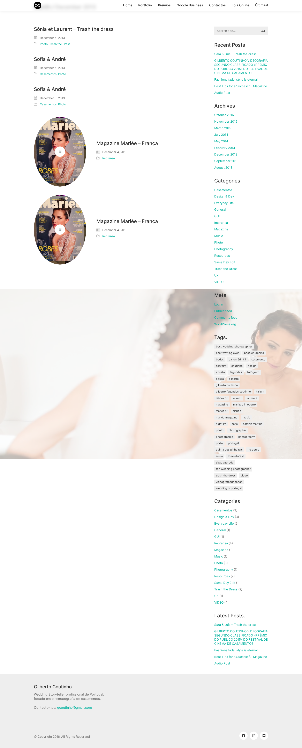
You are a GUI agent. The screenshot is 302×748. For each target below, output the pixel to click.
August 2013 (223, 168)
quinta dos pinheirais (229, 449)
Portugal (233, 443)
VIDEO (219, 282)
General (220, 209)
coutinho (237, 365)
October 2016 (224, 115)
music (246, 417)
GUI (217, 216)
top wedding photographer (233, 468)
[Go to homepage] (37, 5)
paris (235, 423)
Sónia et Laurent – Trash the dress (74, 29)
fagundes (236, 372)
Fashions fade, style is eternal (236, 79)
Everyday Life (224, 203)
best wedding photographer (234, 346)
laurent (237, 398)
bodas (220, 359)
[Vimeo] (264, 736)
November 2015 (225, 121)
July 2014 (221, 135)
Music (218, 236)
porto (219, 443)
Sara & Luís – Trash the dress (235, 54)
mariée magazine (226, 417)
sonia (219, 456)
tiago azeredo (225, 462)
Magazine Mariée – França (127, 143)
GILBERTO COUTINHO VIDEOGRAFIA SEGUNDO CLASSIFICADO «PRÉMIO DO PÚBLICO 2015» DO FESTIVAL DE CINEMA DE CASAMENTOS (241, 67)
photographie (224, 436)
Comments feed (225, 317)
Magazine (221, 229)
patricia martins (252, 423)
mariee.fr (221, 410)
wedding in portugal (229, 488)
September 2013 (226, 161)
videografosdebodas (229, 481)
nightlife (221, 423)
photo (220, 430)
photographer (237, 430)
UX (216, 275)
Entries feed (223, 311)
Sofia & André (50, 59)
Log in (218, 304)
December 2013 (225, 154)
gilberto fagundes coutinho (233, 391)
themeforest (236, 456)
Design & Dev (224, 196)
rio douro (253, 449)
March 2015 (222, 128)
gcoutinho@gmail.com (74, 707)
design (252, 365)
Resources (222, 256)
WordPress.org (225, 324)
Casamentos (48, 74)
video (244, 475)
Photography (223, 249)
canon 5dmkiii (237, 359)
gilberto (234, 378)
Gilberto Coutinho (227, 385)
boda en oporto (254, 352)
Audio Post (222, 93)
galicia (220, 378)
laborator (221, 398)
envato (220, 372)
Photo (44, 44)
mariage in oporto (244, 404)
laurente (252, 398)
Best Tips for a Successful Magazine (240, 86)
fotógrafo (253, 372)
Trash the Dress (59, 44)
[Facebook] (243, 736)
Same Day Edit (224, 262)
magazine (222, 404)
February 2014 (224, 148)
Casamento (258, 359)
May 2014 (221, 141)
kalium (260, 391)
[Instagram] (254, 736)
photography (246, 436)
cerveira (221, 365)
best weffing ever (227, 352)
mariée (237, 410)
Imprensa (108, 158)
